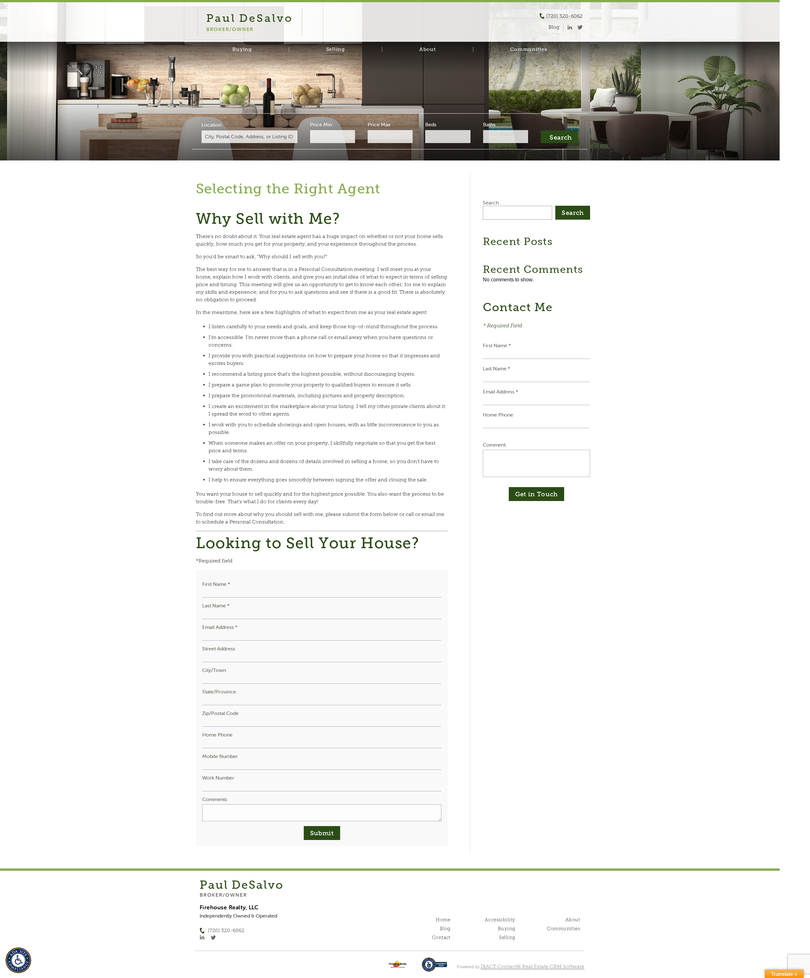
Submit (322, 833)
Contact (441, 937)
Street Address (218, 648)
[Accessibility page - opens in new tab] (434, 968)
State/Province (219, 691)
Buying (242, 49)
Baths (489, 124)
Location (211, 125)
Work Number (218, 777)
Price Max (379, 124)
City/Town (214, 670)
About (427, 49)
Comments (214, 799)
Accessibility (500, 920)
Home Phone (217, 734)
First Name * (216, 584)
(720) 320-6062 (564, 16)
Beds (430, 124)
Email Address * (220, 627)
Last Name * (216, 605)
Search (491, 202)
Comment (494, 445)
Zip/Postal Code (220, 713)
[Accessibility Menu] (18, 960)
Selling (335, 49)
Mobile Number (220, 756)
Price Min (321, 124)
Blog (445, 928)
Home (443, 920)
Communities (528, 49)
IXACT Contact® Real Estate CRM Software (532, 966)
